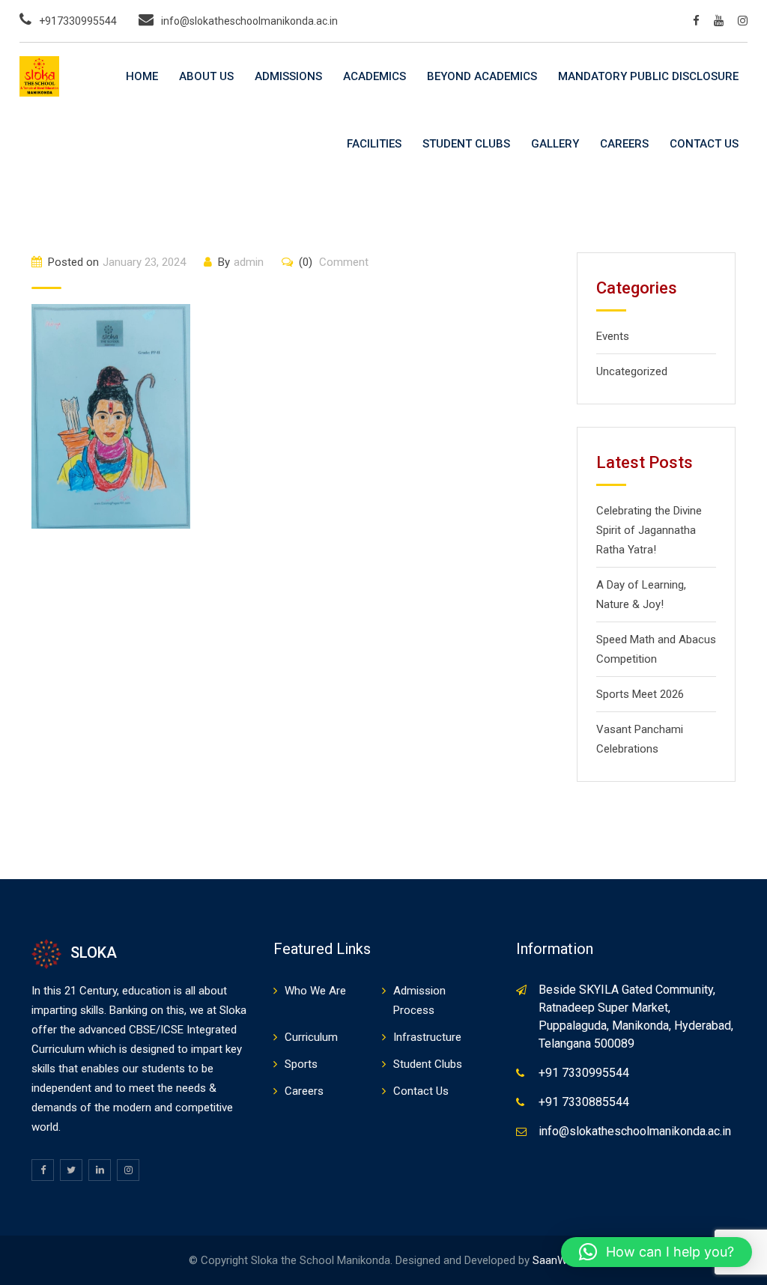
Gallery (555, 144)
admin (249, 262)
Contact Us (704, 144)
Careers (624, 144)
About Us (206, 76)
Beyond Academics (482, 76)
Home (142, 76)
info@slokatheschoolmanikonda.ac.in (249, 21)
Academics (374, 76)
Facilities (374, 144)
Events (612, 336)
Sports (301, 1064)
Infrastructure (427, 1037)
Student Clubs (466, 144)
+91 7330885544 (584, 1102)
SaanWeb (556, 1260)
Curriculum (311, 1037)
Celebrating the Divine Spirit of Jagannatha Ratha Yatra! (649, 530)
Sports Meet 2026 (640, 694)
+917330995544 (78, 21)
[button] (656, 1252)
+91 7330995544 (584, 1073)
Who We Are (315, 990)
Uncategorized (631, 371)
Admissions (288, 76)
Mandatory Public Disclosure (648, 76)
